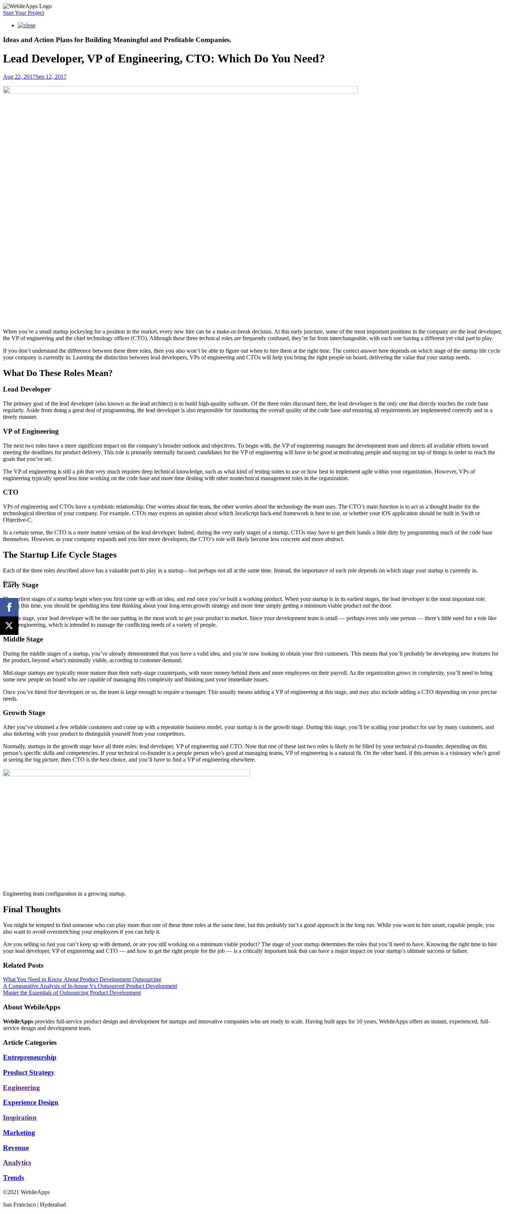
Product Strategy (29, 1072)
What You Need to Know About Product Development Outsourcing (82, 979)
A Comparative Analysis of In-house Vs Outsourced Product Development (90, 986)
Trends (13, 1177)
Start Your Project (23, 13)
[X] (9, 625)
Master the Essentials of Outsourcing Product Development (72, 992)
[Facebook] (9, 607)
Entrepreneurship (30, 1057)
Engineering (21, 1087)
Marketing (19, 1132)
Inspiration (20, 1117)
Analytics (17, 1162)
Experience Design (30, 1102)
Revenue (16, 1148)
